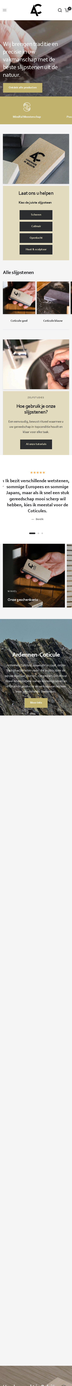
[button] (36, 215)
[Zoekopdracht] (60, 10)
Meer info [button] (36, 702)
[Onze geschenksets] (34, 575)
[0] (66, 10)
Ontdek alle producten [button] (22, 87)
